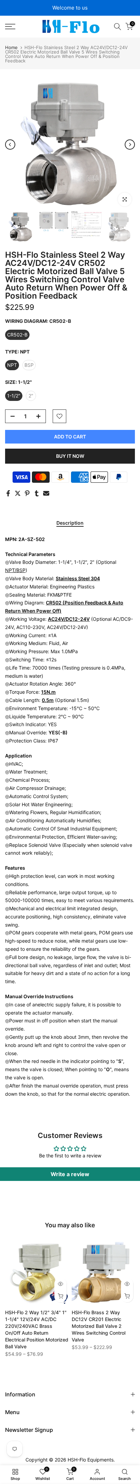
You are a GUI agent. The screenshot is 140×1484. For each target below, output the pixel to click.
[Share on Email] (46, 493)
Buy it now (70, 456)
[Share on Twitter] (18, 493)
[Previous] (10, 144)
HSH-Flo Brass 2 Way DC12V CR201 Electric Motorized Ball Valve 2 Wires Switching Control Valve (98, 1326)
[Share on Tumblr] (37, 493)
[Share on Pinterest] (27, 493)
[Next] (130, 144)
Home (11, 47)
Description (70, 523)
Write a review (70, 1174)
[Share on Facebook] (8, 493)
